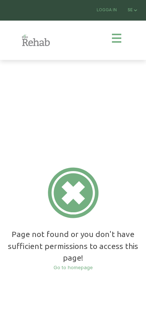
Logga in (107, 9)
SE (131, 9)
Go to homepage (73, 267)
